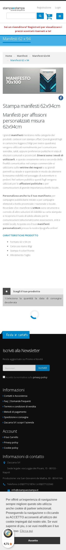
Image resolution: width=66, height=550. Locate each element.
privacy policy (40, 377)
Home (9, 55)
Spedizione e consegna (16, 417)
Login (58, 7)
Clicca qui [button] (26, 531)
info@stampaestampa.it (25, 490)
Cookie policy (11, 447)
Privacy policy (11, 442)
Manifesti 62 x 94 (19, 60)
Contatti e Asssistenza (15, 395)
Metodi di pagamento (15, 411)
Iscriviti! (42, 368)
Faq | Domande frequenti (17, 401)
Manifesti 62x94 (41, 55)
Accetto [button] (33, 540)
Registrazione (44, 7)
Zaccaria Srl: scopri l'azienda (19, 422)
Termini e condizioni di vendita (20, 406)
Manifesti (22, 55)
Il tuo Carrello (11, 437)
